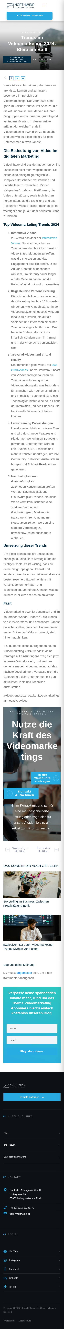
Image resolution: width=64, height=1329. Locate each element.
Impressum (9, 1321)
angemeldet (24, 972)
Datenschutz (25, 1321)
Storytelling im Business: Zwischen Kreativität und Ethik (32, 891)
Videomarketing (17, 61)
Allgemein (16, 57)
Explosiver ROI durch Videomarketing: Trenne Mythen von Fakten (32, 934)
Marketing (16, 59)
